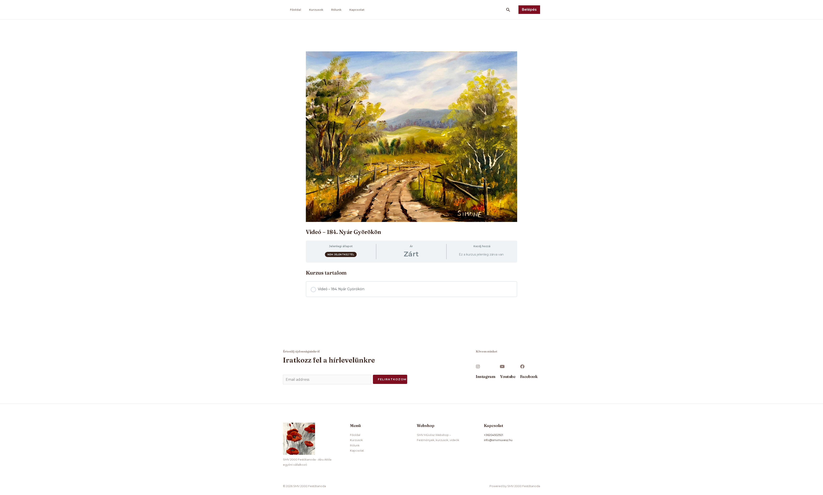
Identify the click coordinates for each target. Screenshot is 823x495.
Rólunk (336, 9)
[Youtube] (502, 366)
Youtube (507, 376)
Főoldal (295, 9)
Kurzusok (316, 9)
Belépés (529, 9)
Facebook (529, 376)
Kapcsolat (356, 9)
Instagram (485, 376)
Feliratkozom (392, 379)
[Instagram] (478, 366)
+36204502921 (493, 435)
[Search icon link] (508, 9)
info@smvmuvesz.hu (498, 440)
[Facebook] (522, 366)
